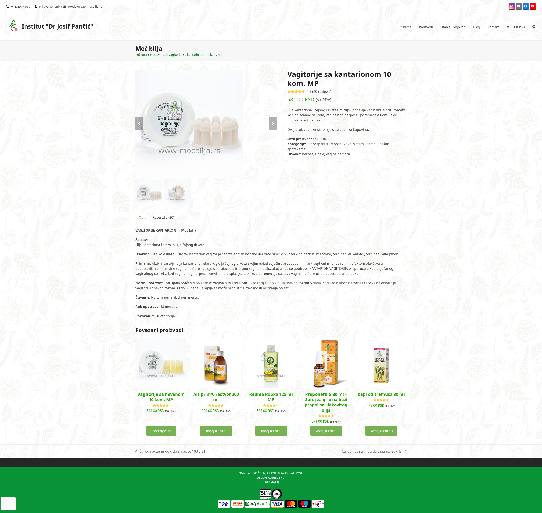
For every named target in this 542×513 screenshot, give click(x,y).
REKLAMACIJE (271, 482)
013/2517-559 (20, 6)
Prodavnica (158, 55)
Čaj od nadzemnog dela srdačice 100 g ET (170, 451)
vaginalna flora (338, 154)
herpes (307, 154)
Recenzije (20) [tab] (163, 217)
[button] (515, 27)
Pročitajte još (161, 430)
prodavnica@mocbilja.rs (85, 6)
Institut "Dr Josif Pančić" (57, 26)
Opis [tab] (142, 217)
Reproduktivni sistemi (347, 144)
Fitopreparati (317, 144)
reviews (321, 91)
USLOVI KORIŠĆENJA (271, 477)
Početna (141, 55)
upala (319, 154)
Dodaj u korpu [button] (216, 430)
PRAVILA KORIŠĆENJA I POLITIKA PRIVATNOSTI (271, 473)
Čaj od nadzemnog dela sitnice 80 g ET (372, 451)
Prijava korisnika (50, 6)
